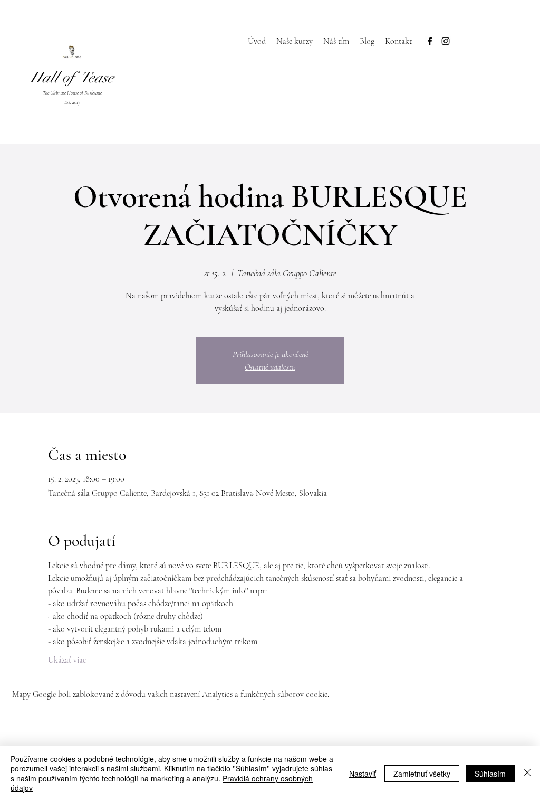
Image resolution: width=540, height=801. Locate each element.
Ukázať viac (67, 660)
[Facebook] (430, 41)
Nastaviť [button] (362, 773)
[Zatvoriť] (527, 773)
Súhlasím (490, 773)
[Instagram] (445, 41)
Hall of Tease (72, 78)
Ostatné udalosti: (270, 367)
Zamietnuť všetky (421, 773)
